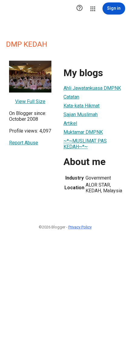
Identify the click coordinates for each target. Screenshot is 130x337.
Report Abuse (23, 143)
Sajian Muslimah (80, 114)
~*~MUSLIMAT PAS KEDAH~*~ (85, 144)
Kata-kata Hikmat (81, 106)
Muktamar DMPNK (83, 132)
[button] (79, 8)
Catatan (71, 97)
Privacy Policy (80, 227)
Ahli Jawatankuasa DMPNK (92, 88)
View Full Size (30, 101)
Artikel (70, 123)
